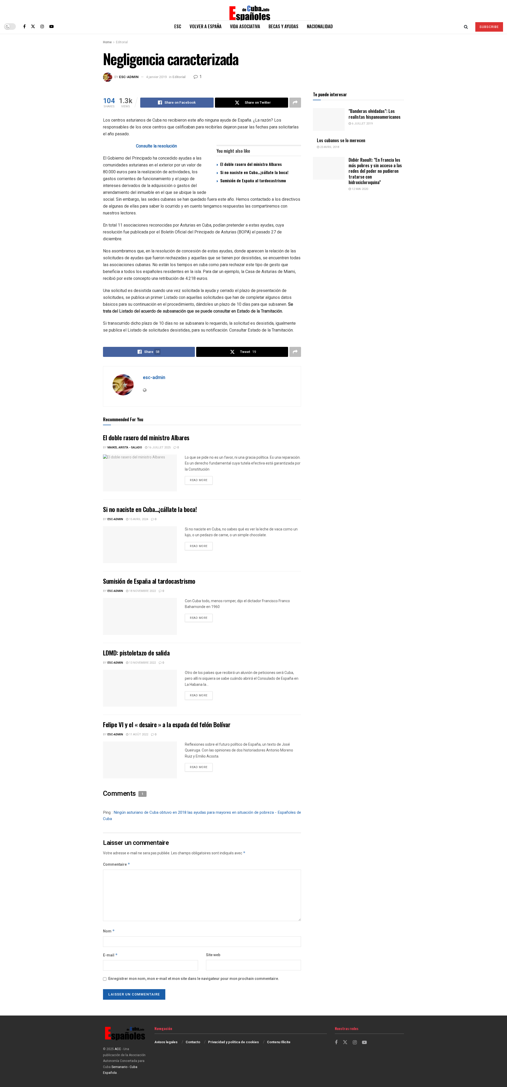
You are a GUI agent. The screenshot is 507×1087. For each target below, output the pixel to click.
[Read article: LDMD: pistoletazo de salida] (140, 688)
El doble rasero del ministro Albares (251, 164)
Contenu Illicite (278, 1042)
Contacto (193, 1042)
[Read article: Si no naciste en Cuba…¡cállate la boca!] (140, 544)
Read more (201, 480)
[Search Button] (466, 26)
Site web (213, 955)
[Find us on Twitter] (33, 26)
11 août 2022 (138, 734)
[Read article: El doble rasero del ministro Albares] (140, 472)
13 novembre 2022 (142, 662)
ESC (177, 26)
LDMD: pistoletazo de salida (136, 652)
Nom (109, 931)
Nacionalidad (320, 26)
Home (107, 42)
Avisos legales (165, 1042)
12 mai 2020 (359, 189)
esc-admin (129, 76)
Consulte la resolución (156, 146)
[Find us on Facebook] (24, 26)
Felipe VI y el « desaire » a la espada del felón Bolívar (166, 724)
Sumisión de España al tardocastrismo (253, 180)
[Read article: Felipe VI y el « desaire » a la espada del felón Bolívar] (140, 759)
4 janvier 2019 (156, 76)
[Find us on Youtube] (51, 26)
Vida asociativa (245, 26)
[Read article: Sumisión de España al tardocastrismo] (140, 616)
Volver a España (206, 26)
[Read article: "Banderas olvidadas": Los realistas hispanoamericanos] (329, 119)
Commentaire (116, 864)
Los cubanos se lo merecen (341, 140)
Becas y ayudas (283, 26)
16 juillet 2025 (159, 447)
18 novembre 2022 (142, 591)
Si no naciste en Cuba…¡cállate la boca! (254, 172)
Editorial (122, 42)
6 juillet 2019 (362, 123)
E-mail (110, 955)
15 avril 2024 (138, 519)
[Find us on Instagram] (42, 26)
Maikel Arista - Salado (124, 447)
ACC (118, 1049)
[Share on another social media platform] (295, 103)
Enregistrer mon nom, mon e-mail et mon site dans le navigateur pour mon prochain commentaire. (193, 978)
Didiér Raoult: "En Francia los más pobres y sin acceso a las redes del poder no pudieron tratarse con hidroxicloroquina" (375, 170)
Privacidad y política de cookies (233, 1042)
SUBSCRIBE (489, 27)
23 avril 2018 (329, 147)
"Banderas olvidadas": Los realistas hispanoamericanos (375, 114)
